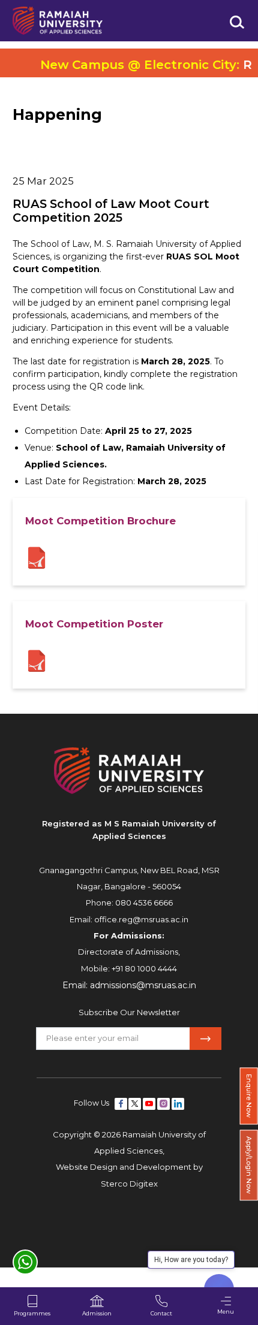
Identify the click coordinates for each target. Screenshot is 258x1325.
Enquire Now (249, 1096)
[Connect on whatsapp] (25, 1262)
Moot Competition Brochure (100, 521)
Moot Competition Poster (94, 624)
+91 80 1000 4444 (144, 968)
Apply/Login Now (249, 1165)
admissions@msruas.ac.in (143, 985)
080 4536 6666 (144, 902)
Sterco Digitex (129, 1183)
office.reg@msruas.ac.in (141, 919)
